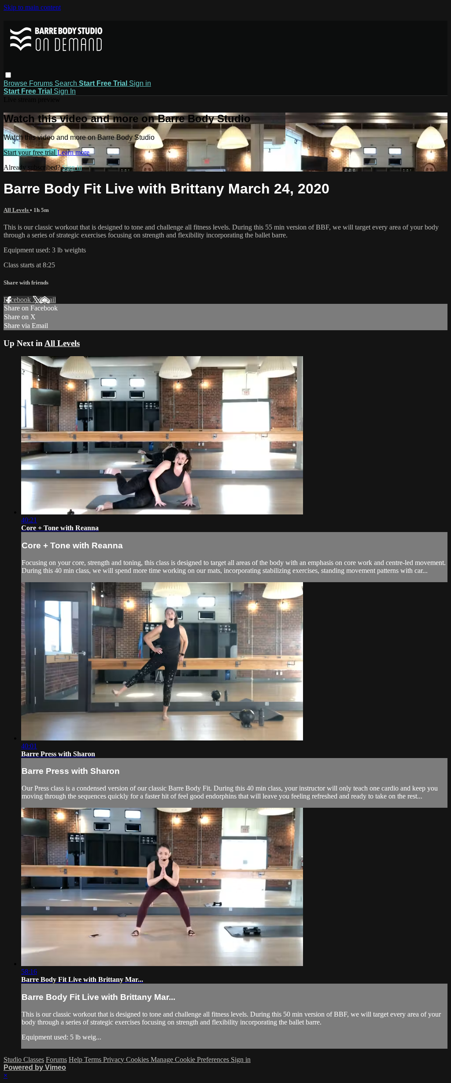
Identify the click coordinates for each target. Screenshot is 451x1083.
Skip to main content (32, 7)
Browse (16, 83)
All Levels (17, 210)
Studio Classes (24, 1059)
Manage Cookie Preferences (191, 1059)
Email (48, 299)
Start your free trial (30, 152)
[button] (8, 75)
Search (67, 83)
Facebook (18, 299)
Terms (93, 1059)
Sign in (140, 83)
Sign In (65, 91)
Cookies (138, 1059)
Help (76, 1059)
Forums (42, 83)
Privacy (114, 1059)
